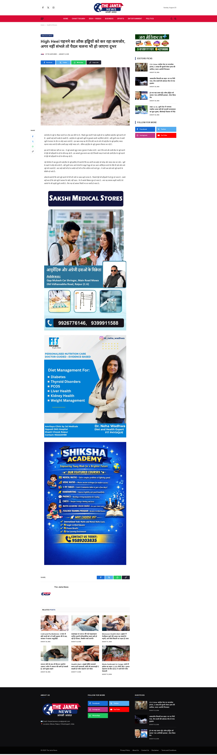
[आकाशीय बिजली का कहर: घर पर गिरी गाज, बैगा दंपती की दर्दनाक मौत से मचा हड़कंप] (141, 81)
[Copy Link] (33, 151)
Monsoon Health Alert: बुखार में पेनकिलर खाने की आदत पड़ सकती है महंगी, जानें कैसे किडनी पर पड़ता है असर (115, 636)
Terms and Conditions (168, 750)
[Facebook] (33, 136)
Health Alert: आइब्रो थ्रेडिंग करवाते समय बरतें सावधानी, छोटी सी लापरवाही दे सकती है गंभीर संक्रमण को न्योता (85, 666)
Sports (120, 19)
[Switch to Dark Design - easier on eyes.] (171, 19)
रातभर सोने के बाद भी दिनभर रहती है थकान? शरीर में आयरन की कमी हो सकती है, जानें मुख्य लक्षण (54, 666)
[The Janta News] (108, 7)
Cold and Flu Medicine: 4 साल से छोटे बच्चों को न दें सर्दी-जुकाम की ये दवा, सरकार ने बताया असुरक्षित (54, 636)
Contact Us (145, 750)
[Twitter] (33, 141)
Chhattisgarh (78, 19)
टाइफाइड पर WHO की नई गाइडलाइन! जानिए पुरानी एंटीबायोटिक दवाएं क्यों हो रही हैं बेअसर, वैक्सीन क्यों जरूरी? (84, 636)
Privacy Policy (125, 750)
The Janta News (52, 54)
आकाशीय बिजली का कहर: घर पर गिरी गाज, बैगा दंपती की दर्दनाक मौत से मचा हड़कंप (162, 80)
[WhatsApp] (33, 146)
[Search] (175, 18)
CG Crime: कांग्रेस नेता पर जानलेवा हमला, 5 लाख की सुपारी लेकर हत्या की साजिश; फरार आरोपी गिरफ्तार (162, 66)
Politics (150, 19)
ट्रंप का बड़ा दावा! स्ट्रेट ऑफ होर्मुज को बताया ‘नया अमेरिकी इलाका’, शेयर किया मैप (163, 95)
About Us (135, 750)
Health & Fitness (52, 25)
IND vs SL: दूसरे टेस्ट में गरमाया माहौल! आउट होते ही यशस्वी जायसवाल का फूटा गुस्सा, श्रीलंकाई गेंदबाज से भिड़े (163, 109)
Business (109, 19)
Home (65, 19)
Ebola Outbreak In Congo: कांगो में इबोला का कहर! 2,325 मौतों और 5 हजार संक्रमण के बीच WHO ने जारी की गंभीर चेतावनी (116, 667)
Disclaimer (155, 750)
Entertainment (135, 19)
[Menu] (42, 18)
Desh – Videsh (95, 19)
